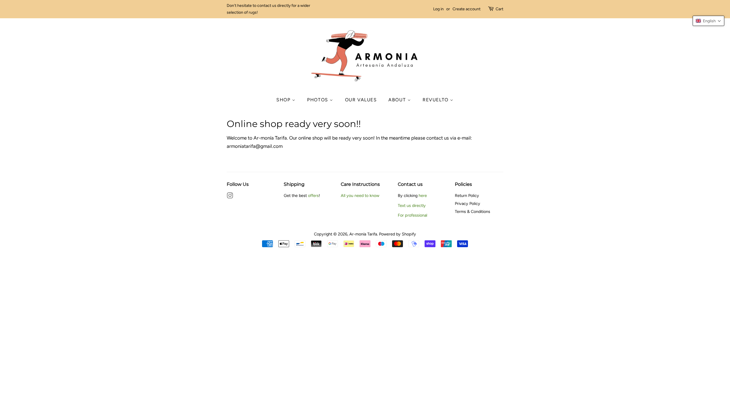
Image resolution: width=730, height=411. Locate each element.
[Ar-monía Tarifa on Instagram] (230, 196)
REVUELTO (436, 99)
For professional (412, 215)
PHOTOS (318, 99)
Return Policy (467, 195)
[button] (708, 21)
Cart (499, 9)
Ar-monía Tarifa (363, 234)
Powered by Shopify (397, 234)
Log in (438, 9)
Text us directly (412, 205)
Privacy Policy (467, 203)
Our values (361, 99)
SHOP (284, 99)
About (397, 99)
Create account (466, 9)
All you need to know (360, 195)
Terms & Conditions (472, 211)
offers (313, 195)
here (423, 195)
